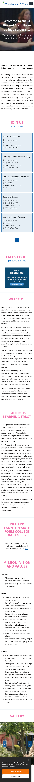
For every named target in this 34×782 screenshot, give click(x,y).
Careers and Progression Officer (16, 177)
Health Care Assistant (11, 136)
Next (30, 744)
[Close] (29, 760)
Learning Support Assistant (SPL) (16, 156)
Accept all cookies (16, 771)
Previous (4, 744)
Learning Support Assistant (14, 217)
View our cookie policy (8, 766)
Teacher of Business (11, 197)
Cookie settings (15, 776)
